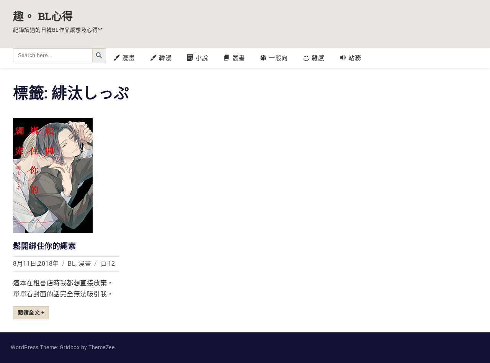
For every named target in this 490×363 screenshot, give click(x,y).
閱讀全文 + (31, 312)
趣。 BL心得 (43, 16)
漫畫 (84, 263)
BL (71, 263)
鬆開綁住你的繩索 (44, 246)
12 (111, 263)
